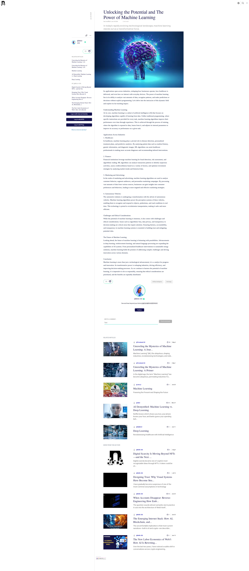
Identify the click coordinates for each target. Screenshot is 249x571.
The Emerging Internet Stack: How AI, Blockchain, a (81, 103)
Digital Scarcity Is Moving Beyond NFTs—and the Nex (81, 88)
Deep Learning (76, 79)
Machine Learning (77, 71)
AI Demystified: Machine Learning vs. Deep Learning (81, 75)
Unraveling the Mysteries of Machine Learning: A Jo (79, 61)
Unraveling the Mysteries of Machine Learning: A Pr (79, 66)
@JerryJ (138, 384)
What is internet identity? (79, 130)
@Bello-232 (80, 42)
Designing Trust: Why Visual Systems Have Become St (80, 93)
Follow (139, 310)
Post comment (165, 321)
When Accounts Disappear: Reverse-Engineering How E (82, 98)
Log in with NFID (79, 119)
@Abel (138, 402)
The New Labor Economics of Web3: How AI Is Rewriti (80, 109)
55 (85, 51)
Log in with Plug (79, 125)
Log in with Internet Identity (79, 114)
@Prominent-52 (140, 342)
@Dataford (139, 426)
